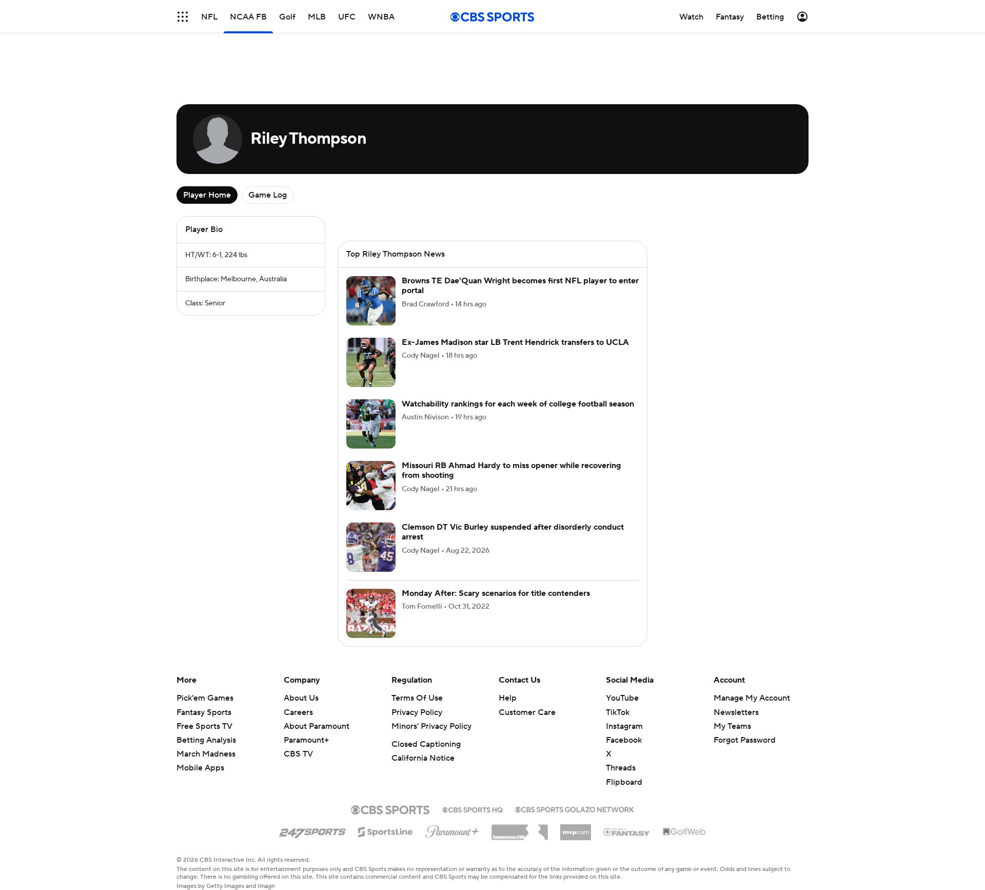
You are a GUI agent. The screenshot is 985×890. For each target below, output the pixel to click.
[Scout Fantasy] (627, 831)
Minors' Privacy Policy (431, 726)
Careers (298, 712)
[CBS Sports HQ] (472, 809)
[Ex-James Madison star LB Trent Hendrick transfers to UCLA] (371, 362)
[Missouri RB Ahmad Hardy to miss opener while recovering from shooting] (371, 485)
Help (508, 698)
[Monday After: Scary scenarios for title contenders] (371, 613)
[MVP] (575, 828)
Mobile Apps (200, 768)
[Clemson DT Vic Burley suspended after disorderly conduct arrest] (371, 547)
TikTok (617, 712)
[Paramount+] (452, 829)
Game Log (267, 195)
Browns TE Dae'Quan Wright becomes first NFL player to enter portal (520, 286)
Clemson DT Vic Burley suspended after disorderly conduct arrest (513, 532)
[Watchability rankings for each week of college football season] (371, 424)
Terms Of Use (417, 698)
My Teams (732, 726)
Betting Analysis (206, 740)
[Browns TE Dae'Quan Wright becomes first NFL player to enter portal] (371, 300)
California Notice (423, 758)
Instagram (624, 726)
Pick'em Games (204, 698)
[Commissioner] (519, 828)
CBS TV (298, 754)
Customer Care (527, 712)
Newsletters (736, 712)
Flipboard (624, 782)
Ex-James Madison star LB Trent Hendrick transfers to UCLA (515, 342)
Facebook (624, 740)
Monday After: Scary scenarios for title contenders (496, 593)
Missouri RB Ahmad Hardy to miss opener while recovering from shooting (511, 470)
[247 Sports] (312, 830)
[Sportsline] (385, 830)
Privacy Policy (416, 712)
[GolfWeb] (684, 832)
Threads (621, 768)
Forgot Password (745, 740)
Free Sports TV (204, 726)
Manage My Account (752, 698)
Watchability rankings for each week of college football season (518, 404)
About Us (301, 698)
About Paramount (316, 726)
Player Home (207, 195)
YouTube (622, 698)
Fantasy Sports (203, 712)
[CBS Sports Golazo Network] (574, 808)
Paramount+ (306, 740)
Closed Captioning (426, 744)
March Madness (205, 754)
